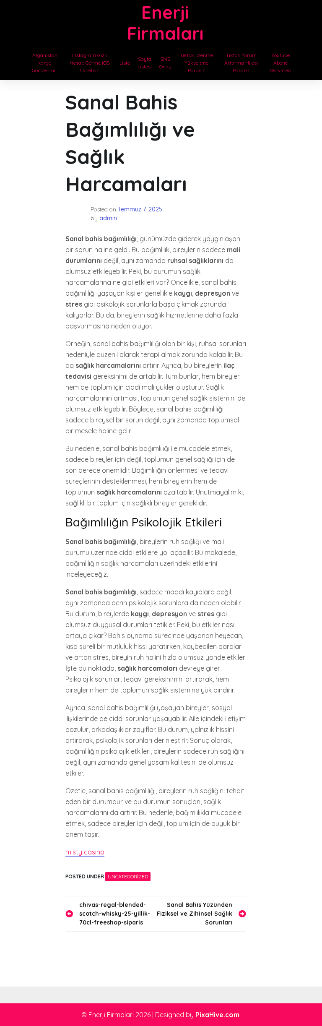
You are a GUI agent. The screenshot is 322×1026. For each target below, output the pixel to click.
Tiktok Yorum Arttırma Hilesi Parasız (241, 62)
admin (108, 218)
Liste (124, 63)
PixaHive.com (217, 1014)
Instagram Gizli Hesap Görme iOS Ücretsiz (89, 62)
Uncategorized (128, 876)
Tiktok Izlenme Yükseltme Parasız (196, 62)
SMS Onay (165, 63)
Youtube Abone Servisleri (280, 62)
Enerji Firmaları (165, 22)
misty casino (84, 852)
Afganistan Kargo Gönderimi (44, 62)
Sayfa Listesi (145, 63)
